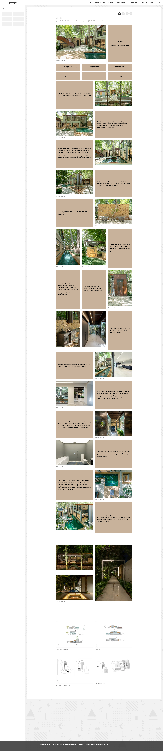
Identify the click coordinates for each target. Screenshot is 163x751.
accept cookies (117, 746)
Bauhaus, (105, 21)
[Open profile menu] (159, 2)
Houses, (71, 21)
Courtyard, (77, 21)
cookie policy (97, 746)
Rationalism (111, 21)
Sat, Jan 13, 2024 (62, 21)
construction (121, 2)
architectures (100, 2)
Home (90, 2)
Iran (86, 21)
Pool (81, 21)
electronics (133, 2)
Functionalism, (98, 21)
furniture (143, 2)
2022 (90, 21)
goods (152, 2)
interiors (111, 2)
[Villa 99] (81, 25)
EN (119, 13)
